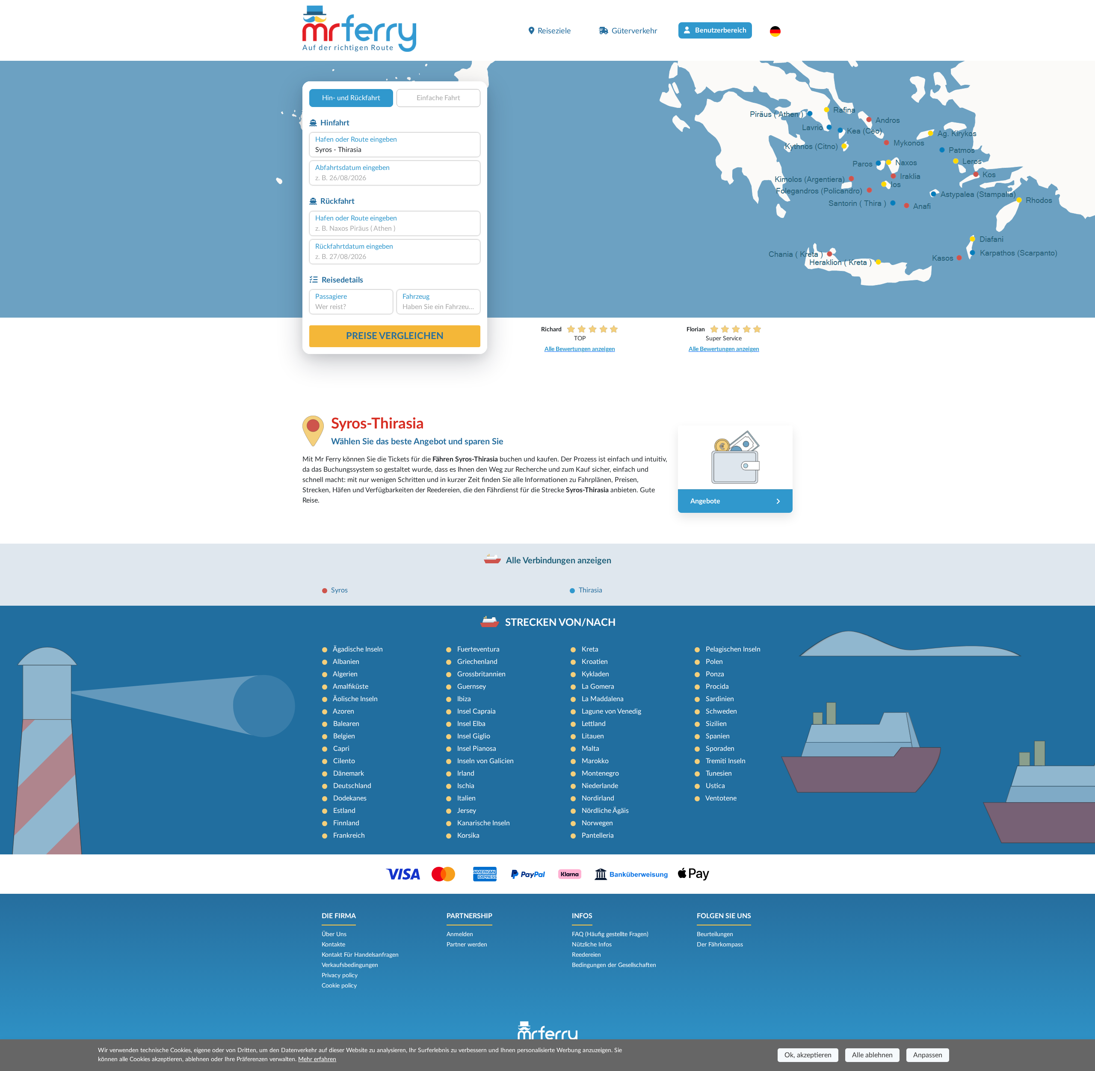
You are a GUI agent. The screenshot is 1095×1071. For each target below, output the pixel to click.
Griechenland (477, 661)
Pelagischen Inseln (733, 649)
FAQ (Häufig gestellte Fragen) (610, 934)
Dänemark (348, 773)
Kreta (590, 649)
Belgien (344, 736)
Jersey (466, 810)
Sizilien (716, 723)
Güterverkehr (634, 31)
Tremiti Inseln (726, 761)
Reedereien (586, 955)
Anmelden (460, 934)
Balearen (346, 723)
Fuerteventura (478, 649)
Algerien (345, 674)
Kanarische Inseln (483, 823)
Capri (341, 748)
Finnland (346, 823)
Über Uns (334, 934)
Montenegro (600, 773)
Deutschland (352, 785)
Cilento (344, 761)
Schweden (721, 711)
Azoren (343, 711)
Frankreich (349, 835)
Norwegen (597, 823)
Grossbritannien (481, 674)
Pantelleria (598, 835)
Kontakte (333, 945)
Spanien (718, 736)
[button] (779, 31)
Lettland (594, 723)
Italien (466, 798)
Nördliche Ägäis (605, 810)
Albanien (346, 661)
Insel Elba (471, 723)
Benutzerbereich (719, 30)
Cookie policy (339, 986)
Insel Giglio (473, 736)
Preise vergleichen (395, 336)
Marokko (595, 761)
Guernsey (471, 686)
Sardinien (720, 699)
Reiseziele (554, 31)
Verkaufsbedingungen (350, 965)
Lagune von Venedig (611, 711)
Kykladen (595, 674)
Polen (714, 661)
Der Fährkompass (720, 945)
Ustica (715, 785)
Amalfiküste (350, 686)
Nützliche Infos (592, 945)
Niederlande (600, 785)
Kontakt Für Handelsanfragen (360, 955)
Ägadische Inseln (358, 649)
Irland (465, 773)
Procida (717, 686)
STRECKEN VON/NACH (560, 623)
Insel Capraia (476, 711)
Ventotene (721, 798)
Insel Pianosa (476, 748)
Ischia (465, 785)
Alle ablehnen (872, 1055)
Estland (344, 810)
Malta (590, 748)
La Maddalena (603, 699)
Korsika (468, 835)
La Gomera (598, 686)
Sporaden (720, 748)
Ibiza (464, 699)
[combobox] (394, 150)
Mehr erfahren (317, 1059)
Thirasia (590, 590)
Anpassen (927, 1055)
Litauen (593, 736)
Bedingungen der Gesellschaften (614, 965)
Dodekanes (350, 798)
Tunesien (719, 773)
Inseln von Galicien (485, 761)
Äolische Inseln (355, 699)
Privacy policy (340, 976)
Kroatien (595, 661)
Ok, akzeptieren (808, 1055)
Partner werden (467, 945)
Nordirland (598, 798)
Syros (339, 590)
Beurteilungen (715, 934)
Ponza (715, 674)
